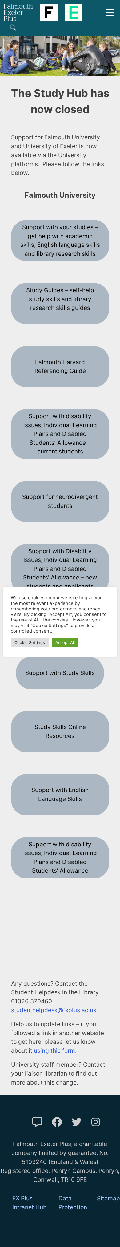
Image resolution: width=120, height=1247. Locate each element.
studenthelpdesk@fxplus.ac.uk (53, 1010)
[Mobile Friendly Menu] (110, 12)
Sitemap (108, 1198)
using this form (54, 1050)
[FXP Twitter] (77, 1122)
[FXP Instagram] (95, 1122)
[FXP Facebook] (57, 1122)
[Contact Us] (37, 1122)
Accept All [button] (65, 642)
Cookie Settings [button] (29, 642)
